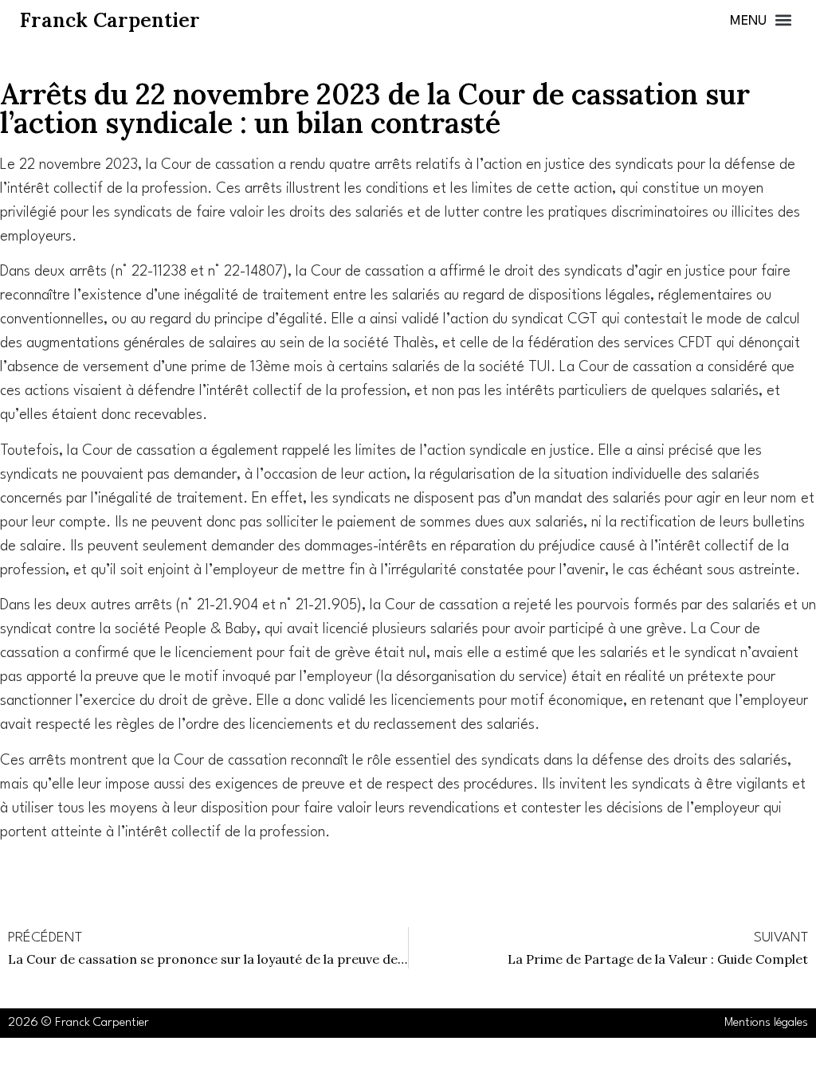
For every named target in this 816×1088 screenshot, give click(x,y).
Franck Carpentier (110, 20)
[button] (760, 20)
